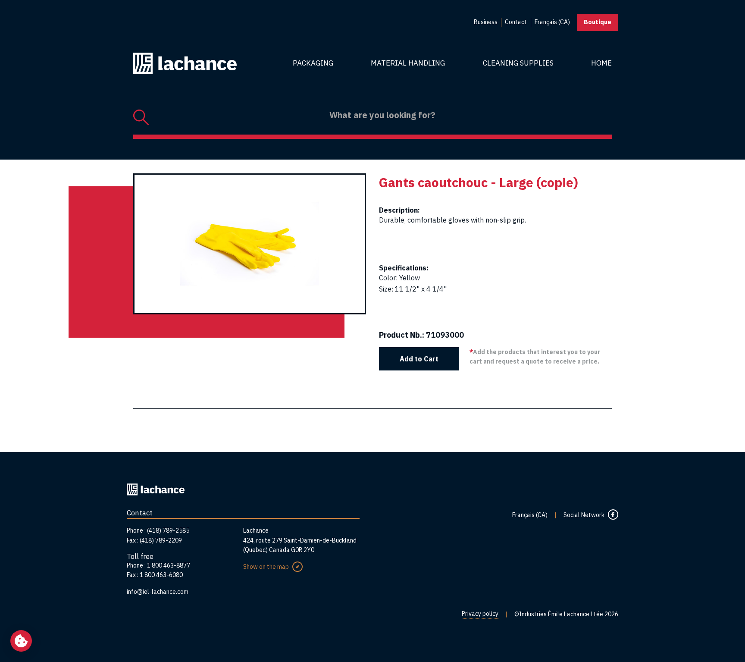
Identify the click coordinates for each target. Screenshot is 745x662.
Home (601, 63)
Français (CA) (530, 515)
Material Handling (408, 63)
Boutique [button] (597, 22)
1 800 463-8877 (168, 565)
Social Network (583, 515)
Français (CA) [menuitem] (552, 22)
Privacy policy (480, 614)
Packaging (313, 63)
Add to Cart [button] (419, 359)
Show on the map (266, 567)
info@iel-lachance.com (157, 592)
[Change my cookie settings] (21, 641)
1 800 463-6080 (161, 575)
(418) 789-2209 (161, 540)
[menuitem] (485, 22)
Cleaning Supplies (518, 63)
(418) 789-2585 (168, 530)
